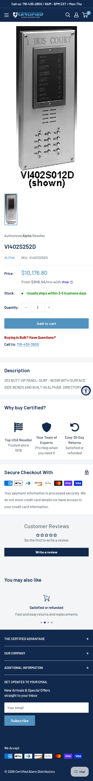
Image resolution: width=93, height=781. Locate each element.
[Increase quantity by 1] (49, 307)
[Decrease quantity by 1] (26, 307)
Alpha (9, 257)
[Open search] (68, 15)
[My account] (76, 15)
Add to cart (46, 323)
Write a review (46, 552)
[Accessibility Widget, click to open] (86, 390)
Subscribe (20, 720)
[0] (85, 14)
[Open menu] (6, 15)
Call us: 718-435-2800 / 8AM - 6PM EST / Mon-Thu (46, 4)
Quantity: (11, 307)
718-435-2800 (28, 344)
